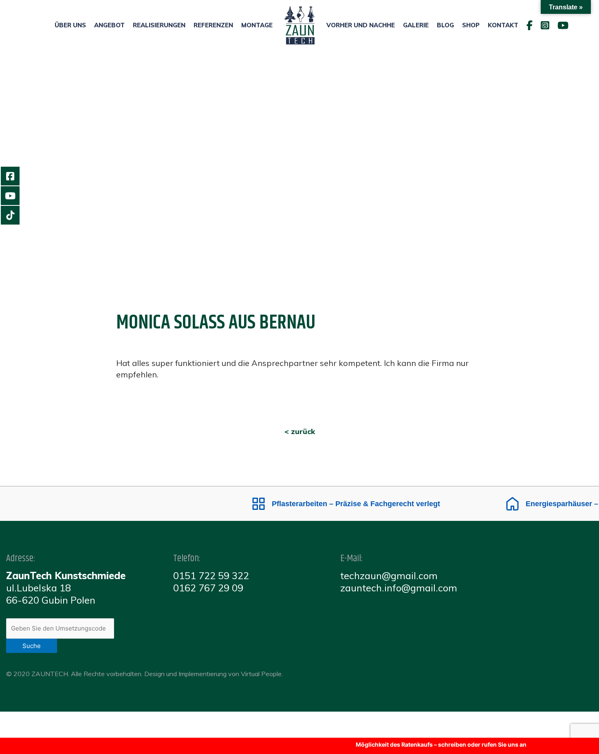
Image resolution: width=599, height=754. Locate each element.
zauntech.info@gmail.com (398, 588)
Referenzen (213, 25)
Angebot (109, 25)
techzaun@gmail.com (389, 575)
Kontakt (503, 25)
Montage (257, 25)
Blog (445, 25)
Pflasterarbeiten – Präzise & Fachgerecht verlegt (344, 504)
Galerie (416, 25)
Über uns (70, 25)
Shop (471, 25)
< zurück (299, 431)
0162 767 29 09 (208, 588)
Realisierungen (159, 25)
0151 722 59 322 (211, 575)
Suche (31, 646)
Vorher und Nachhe (360, 25)
